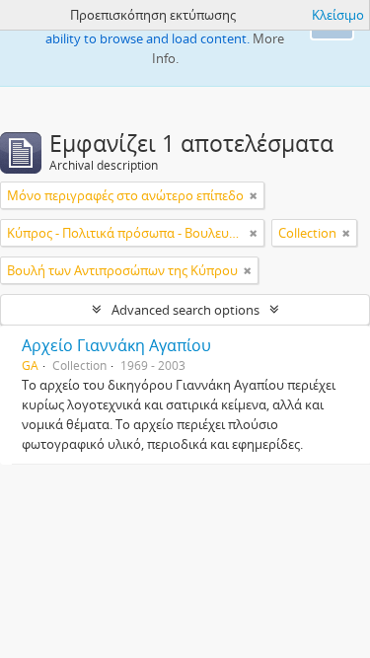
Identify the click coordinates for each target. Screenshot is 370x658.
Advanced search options (185, 310)
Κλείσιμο (338, 15)
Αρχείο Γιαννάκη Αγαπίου (116, 345)
